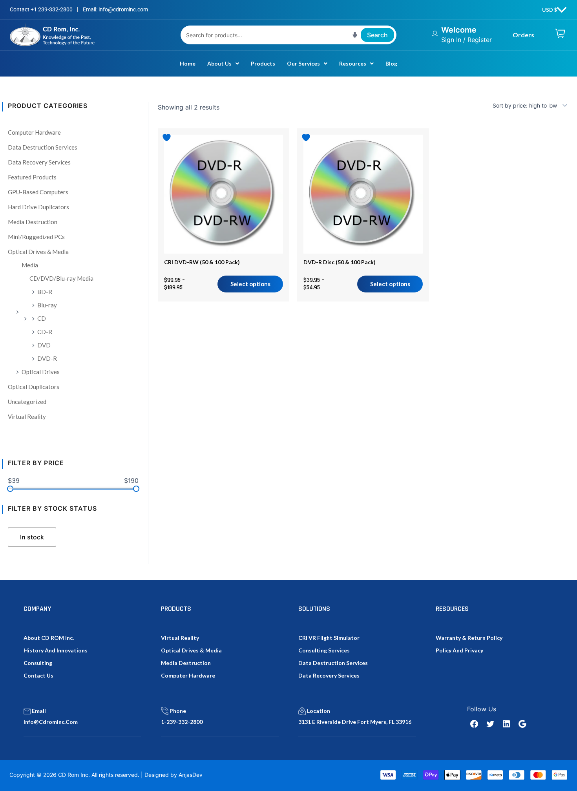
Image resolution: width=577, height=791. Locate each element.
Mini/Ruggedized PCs (36, 236)
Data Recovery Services (39, 162)
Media (30, 265)
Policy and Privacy (459, 650)
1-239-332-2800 (182, 721)
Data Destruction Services (42, 147)
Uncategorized (27, 401)
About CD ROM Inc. (49, 637)
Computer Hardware (34, 132)
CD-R (44, 331)
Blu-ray (47, 305)
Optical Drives (41, 371)
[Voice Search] (355, 35)
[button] (223, 63)
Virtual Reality (27, 416)
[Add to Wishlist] (167, 137)
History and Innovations (56, 650)
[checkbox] (32, 537)
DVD (44, 345)
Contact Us (38, 675)
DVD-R (47, 358)
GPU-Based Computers (38, 191)
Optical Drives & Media (38, 251)
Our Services (303, 63)
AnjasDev (191, 774)
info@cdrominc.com (51, 721)
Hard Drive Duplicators (38, 206)
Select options (250, 283)
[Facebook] (474, 724)
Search (377, 35)
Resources (352, 63)
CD (41, 318)
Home (187, 63)
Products (263, 63)
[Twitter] (490, 724)
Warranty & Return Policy (469, 637)
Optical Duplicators (33, 386)
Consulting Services (324, 650)
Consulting (38, 662)
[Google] (522, 724)
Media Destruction (32, 221)
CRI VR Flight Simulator (329, 637)
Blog (391, 63)
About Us (219, 63)
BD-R (44, 291)
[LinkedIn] (506, 724)
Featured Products (32, 177)
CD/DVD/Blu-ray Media (61, 278)
